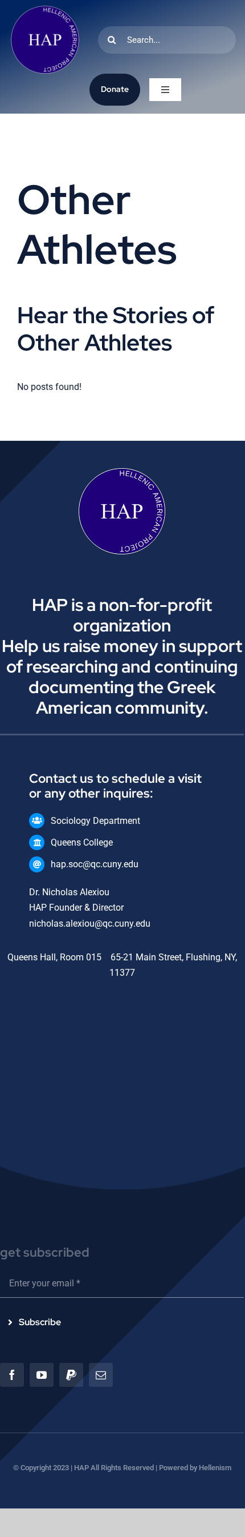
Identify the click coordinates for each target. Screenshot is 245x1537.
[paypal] (71, 1375)
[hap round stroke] (45, 10)
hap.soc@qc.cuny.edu (94, 864)
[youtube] (42, 1375)
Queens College (82, 842)
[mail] (101, 1375)
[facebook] (12, 1375)
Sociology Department (95, 820)
